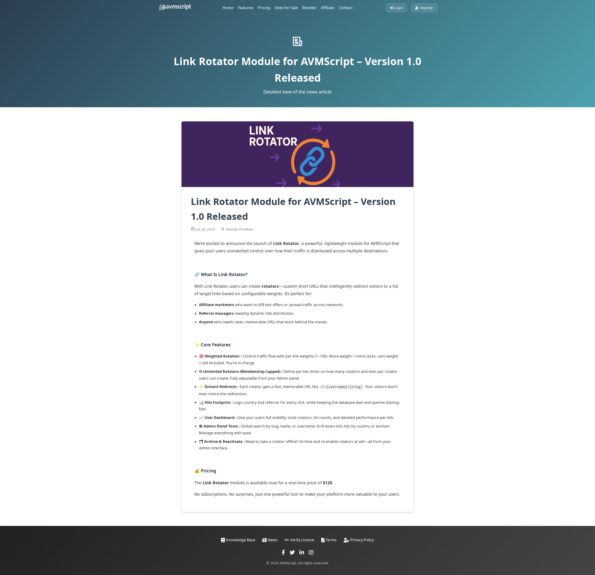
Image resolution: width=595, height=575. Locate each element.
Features (245, 7)
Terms (331, 539)
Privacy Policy (362, 539)
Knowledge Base (240, 539)
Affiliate (327, 7)
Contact (346, 7)
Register (426, 8)
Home (228, 7)
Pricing (264, 7)
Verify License (302, 539)
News (273, 539)
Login (398, 8)
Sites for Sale (286, 7)
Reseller (309, 7)
